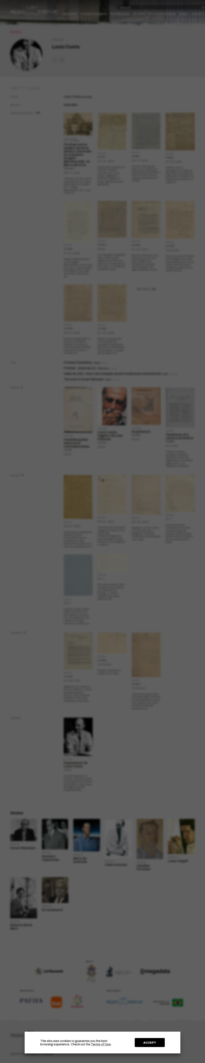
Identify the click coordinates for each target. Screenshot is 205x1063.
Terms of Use (101, 1044)
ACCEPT (149, 1042)
